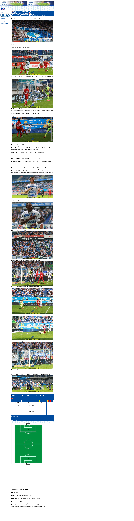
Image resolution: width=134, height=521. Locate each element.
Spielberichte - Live (4, 21)
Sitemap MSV (3, 18)
